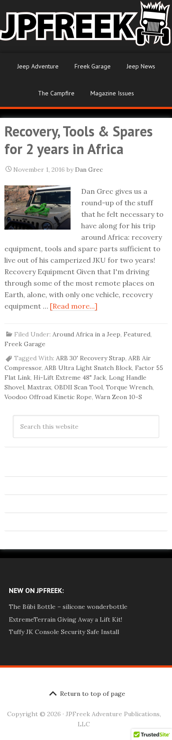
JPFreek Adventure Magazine (86, 26)
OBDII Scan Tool (78, 387)
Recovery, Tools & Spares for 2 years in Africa (78, 140)
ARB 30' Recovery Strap (90, 358)
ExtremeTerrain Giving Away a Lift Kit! (65, 619)
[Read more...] (73, 306)
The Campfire (56, 93)
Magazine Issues (112, 93)
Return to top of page (92, 694)
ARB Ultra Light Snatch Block (88, 368)
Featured (136, 334)
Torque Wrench (129, 387)
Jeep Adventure (38, 66)
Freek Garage (93, 66)
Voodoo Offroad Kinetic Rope (48, 397)
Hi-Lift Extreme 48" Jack (70, 377)
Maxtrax (39, 387)
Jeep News (141, 66)
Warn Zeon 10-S (118, 397)
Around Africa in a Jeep (86, 334)
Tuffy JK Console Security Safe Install (64, 632)
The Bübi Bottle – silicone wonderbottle (68, 607)
